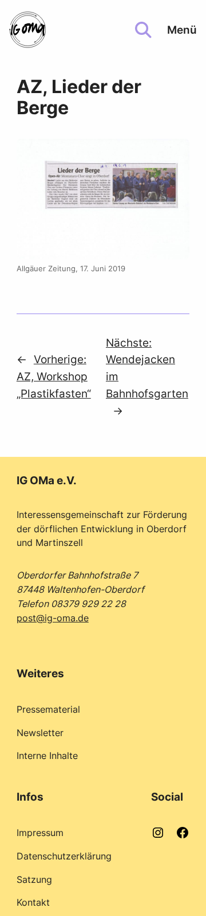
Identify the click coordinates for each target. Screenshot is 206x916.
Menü (182, 30)
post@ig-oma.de (53, 618)
